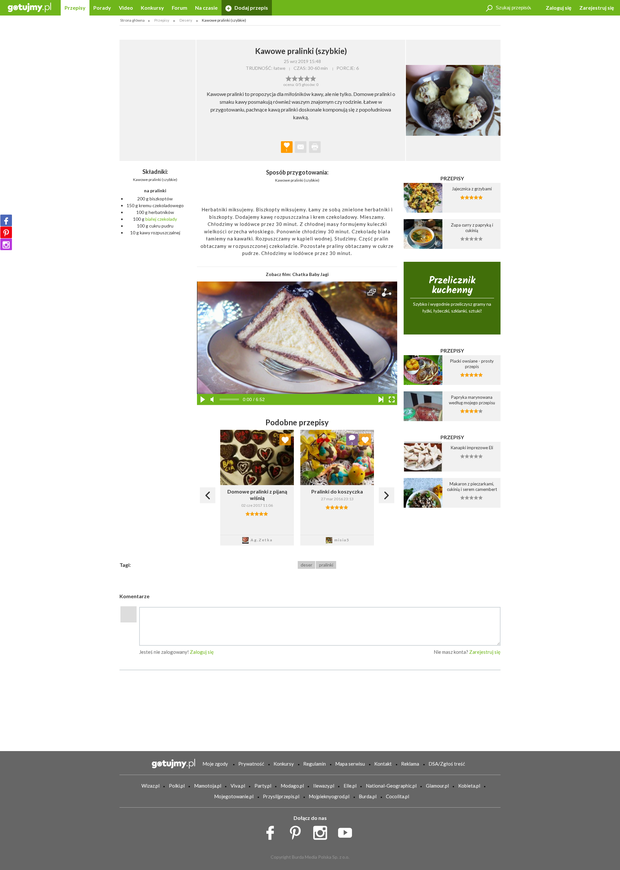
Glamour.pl (437, 786)
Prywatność (251, 764)
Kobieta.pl (469, 786)
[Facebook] (6, 220)
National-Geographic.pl (391, 786)
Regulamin (314, 764)
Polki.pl (177, 786)
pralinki (326, 565)
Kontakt (383, 764)
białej (150, 219)
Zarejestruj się (596, 8)
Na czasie (206, 8)
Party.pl (262, 786)
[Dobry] (301, 78)
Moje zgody (215, 764)
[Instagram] (6, 244)
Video (126, 8)
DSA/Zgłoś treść (447, 764)
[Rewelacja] (313, 78)
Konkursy (152, 8)
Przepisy (75, 8)
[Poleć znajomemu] (300, 147)
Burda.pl (368, 796)
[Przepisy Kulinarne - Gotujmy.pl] (29, 7)
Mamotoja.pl (207, 786)
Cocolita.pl (397, 796)
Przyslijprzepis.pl (281, 796)
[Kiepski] (288, 78)
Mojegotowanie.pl (233, 796)
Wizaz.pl (150, 786)
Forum (179, 8)
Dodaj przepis (250, 8)
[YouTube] (347, 831)
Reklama (410, 764)
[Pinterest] (6, 232)
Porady (102, 8)
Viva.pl (238, 786)
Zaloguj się (559, 8)
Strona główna (132, 20)
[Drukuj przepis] (315, 147)
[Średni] (295, 78)
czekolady (167, 219)
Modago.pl (292, 786)
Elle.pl (350, 786)
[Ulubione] (285, 439)
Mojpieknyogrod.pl (329, 796)
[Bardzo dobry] (307, 78)
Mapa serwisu (350, 764)
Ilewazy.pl (323, 786)
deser (306, 565)
